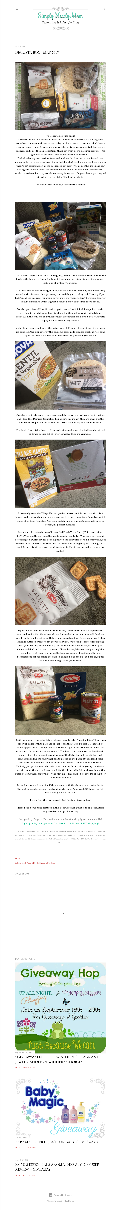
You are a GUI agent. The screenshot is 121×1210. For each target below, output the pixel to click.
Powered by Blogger (63, 1195)
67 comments (29, 1067)
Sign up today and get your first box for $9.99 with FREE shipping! (60, 823)
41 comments (29, 1175)
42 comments (29, 1148)
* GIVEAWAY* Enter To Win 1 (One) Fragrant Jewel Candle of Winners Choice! (57, 1059)
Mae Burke (69, 1201)
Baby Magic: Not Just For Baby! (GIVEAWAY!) (56, 1141)
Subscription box (47, 863)
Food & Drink (32, 863)
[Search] (104, 9)
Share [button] (17, 858)
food (24, 863)
